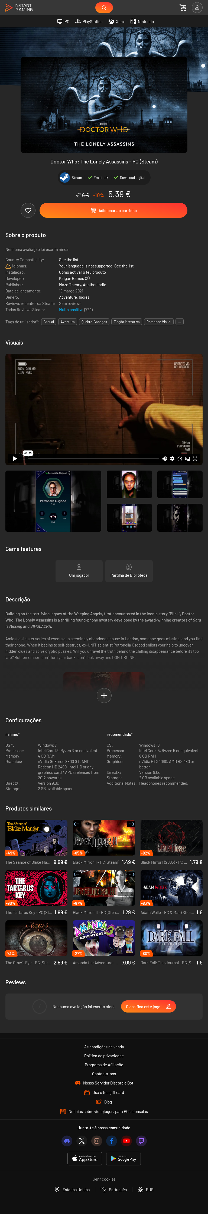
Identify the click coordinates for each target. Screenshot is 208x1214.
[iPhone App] (84, 1159)
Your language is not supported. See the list (96, 265)
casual (49, 322)
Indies (84, 297)
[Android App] (123, 1159)
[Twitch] (141, 1141)
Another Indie (94, 284)
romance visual (159, 322)
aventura (68, 322)
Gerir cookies (104, 1179)
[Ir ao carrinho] (183, 7)
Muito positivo (71, 309)
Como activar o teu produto (82, 272)
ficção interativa (127, 322)
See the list (68, 259)
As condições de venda (104, 1046)
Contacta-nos (104, 1073)
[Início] (18, 8)
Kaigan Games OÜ (74, 278)
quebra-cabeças (94, 322)
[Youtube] (126, 1141)
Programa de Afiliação (104, 1064)
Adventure (68, 297)
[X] (81, 1141)
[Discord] (66, 1141)
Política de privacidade (104, 1055)
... (179, 322)
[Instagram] (96, 1141)
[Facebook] (111, 1141)
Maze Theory (70, 284)
